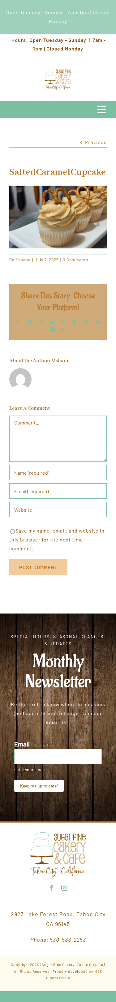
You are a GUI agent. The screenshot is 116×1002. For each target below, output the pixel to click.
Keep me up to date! (39, 785)
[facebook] (52, 888)
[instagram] (64, 888)
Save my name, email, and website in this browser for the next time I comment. (57, 539)
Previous (96, 142)
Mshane (23, 259)
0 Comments (75, 259)
